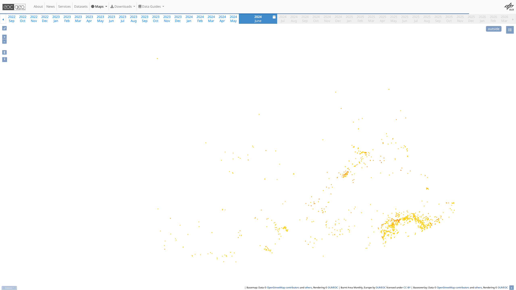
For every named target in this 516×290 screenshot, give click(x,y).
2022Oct (22, 18)
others (308, 287)
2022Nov (33, 18)
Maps (99, 6)
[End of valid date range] (513, 19)
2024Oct (316, 18)
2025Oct (449, 18)
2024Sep (305, 18)
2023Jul (122, 18)
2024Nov (327, 18)
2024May (233, 18)
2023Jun (111, 18)
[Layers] (510, 30)
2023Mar (78, 18)
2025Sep (438, 18)
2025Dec (471, 18)
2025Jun (404, 18)
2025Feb (360, 18)
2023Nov (167, 18)
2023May (100, 18)
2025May (393, 18)
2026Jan (482, 18)
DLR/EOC (333, 287)
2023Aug (133, 18)
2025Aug (427, 18)
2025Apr (382, 18)
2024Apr (222, 18)
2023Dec (178, 18)
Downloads (123, 6)
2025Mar (371, 18)
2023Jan (56, 18)
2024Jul (282, 18)
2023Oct (155, 18)
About (38, 6)
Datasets (81, 6)
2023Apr (89, 18)
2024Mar (211, 18)
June (258, 18)
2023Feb (67, 18)
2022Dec (45, 18)
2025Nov (460, 18)
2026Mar (504, 18)
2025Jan (349, 18)
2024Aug (294, 18)
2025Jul (415, 18)
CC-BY (407, 287)
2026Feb (493, 18)
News (50, 6)
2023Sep (144, 18)
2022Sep (11, 18)
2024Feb (200, 18)
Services (64, 6)
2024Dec (338, 18)
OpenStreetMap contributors (283, 287)
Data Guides (151, 6)
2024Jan (189, 18)
